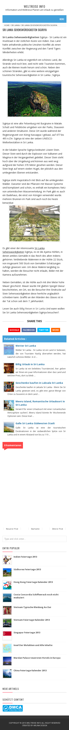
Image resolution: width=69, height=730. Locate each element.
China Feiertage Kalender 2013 (30, 670)
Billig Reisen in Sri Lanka (32, 308)
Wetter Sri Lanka (26, 345)
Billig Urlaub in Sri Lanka (30, 364)
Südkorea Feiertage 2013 (27, 569)
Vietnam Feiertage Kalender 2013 (32, 619)
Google (14, 329)
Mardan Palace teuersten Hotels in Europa (37, 657)
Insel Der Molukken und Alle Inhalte (33, 645)
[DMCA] (13, 708)
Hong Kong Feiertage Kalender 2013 (33, 582)
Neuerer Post (12, 529)
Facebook (29, 329)
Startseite (35, 529)
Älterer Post (57, 529)
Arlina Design (40, 725)
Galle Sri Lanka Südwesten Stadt (35, 423)
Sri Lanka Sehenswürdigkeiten (21, 37)
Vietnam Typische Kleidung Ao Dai (32, 607)
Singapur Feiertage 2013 (27, 632)
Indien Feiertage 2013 (25, 556)
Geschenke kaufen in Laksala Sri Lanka (39, 382)
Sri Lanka (15, 25)
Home (7, 25)
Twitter (43, 329)
